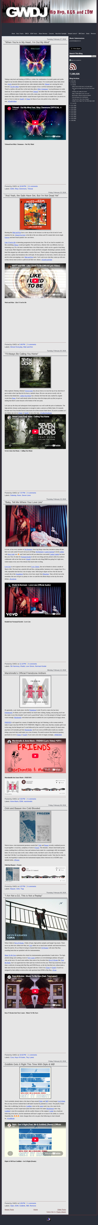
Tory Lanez (31, 958)
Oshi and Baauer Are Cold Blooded (22, 808)
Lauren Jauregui (49, 552)
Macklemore (50, 1108)
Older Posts (61, 1210)
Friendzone (32, 710)
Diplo (41, 1101)
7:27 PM (22, 493)
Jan (73, 103)
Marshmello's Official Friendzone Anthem (25, 673)
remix (41, 1106)
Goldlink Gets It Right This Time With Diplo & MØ (30, 1064)
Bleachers (46, 574)
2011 (72, 116)
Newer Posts (9, 1210)
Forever (7, 237)
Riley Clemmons (43, 89)
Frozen (37, 847)
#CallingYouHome (46, 413)
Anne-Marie (14, 801)
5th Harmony (28, 549)
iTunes (28, 99)
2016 (72, 107)
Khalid (28, 559)
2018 (72, 81)
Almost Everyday (20, 235)
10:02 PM (22, 1055)
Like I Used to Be (10, 242)
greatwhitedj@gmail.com (75, 40)
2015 (72, 109)
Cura (30, 945)
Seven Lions (29, 391)
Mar (73, 82)
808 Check (82, 33)
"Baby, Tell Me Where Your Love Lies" (24, 502)
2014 (72, 111)
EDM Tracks (33, 33)
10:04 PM (22, 186)
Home (35, 1210)
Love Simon (30, 666)
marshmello (28, 801)
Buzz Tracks (20, 33)
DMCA (27, 33)
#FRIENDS (58, 735)
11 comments (33, 186)
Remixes (93, 33)
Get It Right (61, 1101)
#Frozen (16, 860)
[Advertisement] (49, 28)
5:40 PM (22, 344)
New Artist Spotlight (60, 33)
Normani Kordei (26, 557)
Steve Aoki (11, 554)
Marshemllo (17, 717)
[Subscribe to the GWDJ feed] (72, 69)
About (13, 33)
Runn (14, 398)
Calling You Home (25, 396)
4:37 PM (22, 886)
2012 (72, 114)
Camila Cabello (54, 554)
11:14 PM (22, 664)
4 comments (31, 799)
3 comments (31, 344)
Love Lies (8, 566)
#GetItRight (10, 1118)
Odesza (16, 245)
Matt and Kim (17, 232)
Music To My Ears (10, 955)
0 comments (31, 886)
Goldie (51, 1111)
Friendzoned (8, 712)
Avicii (9, 84)
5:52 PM (22, 799)
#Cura (54, 970)
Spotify (22, 99)
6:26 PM (22, 1203)
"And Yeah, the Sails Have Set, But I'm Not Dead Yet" (32, 195)
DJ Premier (44, 948)
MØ (47, 1101)
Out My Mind (14, 86)
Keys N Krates (19, 943)
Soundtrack (19, 574)
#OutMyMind (12, 101)
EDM (12, 189)
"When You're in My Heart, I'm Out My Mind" (27, 42)
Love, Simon (35, 566)
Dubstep (13, 495)
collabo (62, 552)
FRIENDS (8, 722)
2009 (72, 120)
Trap (22, 889)
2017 (72, 105)
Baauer (46, 845)
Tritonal (47, 84)
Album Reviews (43, 33)
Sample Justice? (72, 33)
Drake (87, 33)
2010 (72, 118)
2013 (72, 112)
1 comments (32, 1055)
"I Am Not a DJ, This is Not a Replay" (23, 895)
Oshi (39, 845)
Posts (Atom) (61, 1212)
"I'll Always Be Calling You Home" (21, 354)
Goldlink (29, 1106)
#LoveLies (13, 579)
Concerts (51, 33)
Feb (73, 84)
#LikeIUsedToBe (47, 260)
